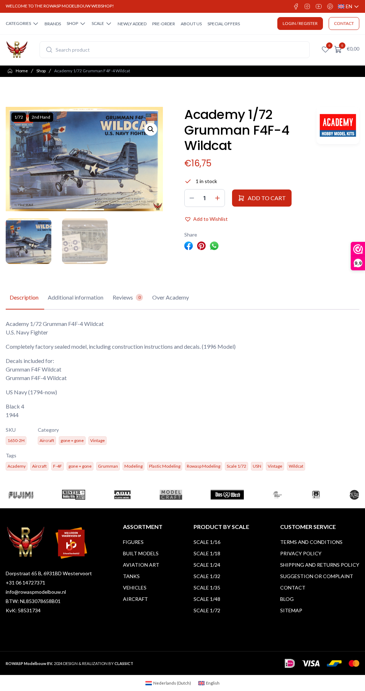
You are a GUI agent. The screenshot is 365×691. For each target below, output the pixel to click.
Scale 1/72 (207, 610)
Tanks (131, 576)
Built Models (141, 553)
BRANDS (53, 23)
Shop (41, 70)
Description (24, 297)
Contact (292, 588)
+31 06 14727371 (25, 583)
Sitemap (291, 610)
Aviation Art (141, 565)
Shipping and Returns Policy (319, 565)
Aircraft (135, 599)
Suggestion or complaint (316, 576)
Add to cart (267, 197)
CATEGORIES (18, 23)
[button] (150, 129)
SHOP (72, 23)
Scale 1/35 (207, 588)
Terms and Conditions (311, 542)
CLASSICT (123, 663)
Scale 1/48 (207, 599)
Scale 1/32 (207, 576)
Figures (133, 542)
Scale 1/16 (207, 542)
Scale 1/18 (207, 553)
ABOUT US (191, 23)
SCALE (98, 23)
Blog (287, 599)
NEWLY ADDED (132, 23)
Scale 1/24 (207, 565)
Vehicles (134, 588)
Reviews (127, 297)
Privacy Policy (301, 553)
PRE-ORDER (163, 23)
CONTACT (344, 23)
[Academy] (338, 125)
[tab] (24, 298)
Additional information (75, 297)
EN (348, 6)
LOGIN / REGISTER (300, 23)
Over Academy (170, 297)
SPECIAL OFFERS (223, 23)
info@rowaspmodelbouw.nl (36, 592)
